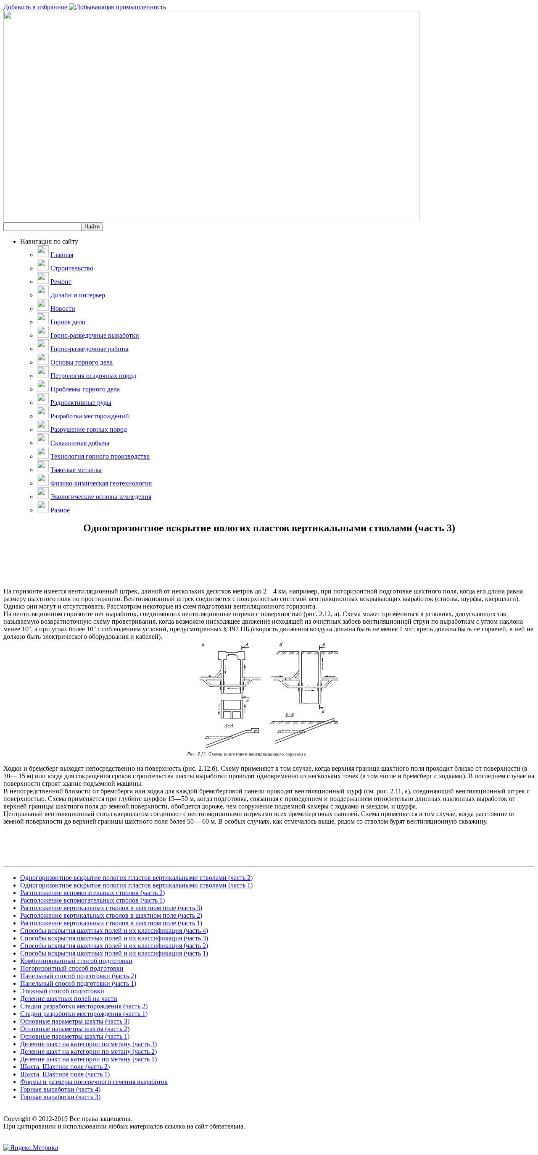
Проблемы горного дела (85, 389)
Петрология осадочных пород (93, 375)
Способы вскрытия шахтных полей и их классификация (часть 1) (114, 953)
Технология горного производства (100, 456)
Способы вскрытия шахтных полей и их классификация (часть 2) (114, 945)
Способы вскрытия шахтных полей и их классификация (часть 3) (114, 938)
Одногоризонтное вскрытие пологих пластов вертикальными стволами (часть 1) (136, 885)
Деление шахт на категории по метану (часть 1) (88, 1059)
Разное (60, 510)
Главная (61, 254)
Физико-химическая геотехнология (101, 483)
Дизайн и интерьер (77, 295)
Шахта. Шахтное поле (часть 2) (65, 1066)
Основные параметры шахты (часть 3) (74, 1021)
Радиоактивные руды (80, 402)
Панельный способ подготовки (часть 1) (78, 983)
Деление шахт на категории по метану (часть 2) (88, 1051)
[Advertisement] (269, 569)
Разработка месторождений (89, 416)
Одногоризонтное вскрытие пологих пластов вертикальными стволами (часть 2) (136, 877)
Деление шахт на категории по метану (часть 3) (88, 1043)
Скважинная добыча (79, 442)
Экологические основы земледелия (100, 496)
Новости (62, 308)
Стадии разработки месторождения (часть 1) (84, 1013)
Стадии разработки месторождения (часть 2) (84, 1006)
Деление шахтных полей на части (68, 998)
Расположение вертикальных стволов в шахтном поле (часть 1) (111, 923)
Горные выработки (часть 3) (60, 1096)
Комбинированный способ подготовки (76, 960)
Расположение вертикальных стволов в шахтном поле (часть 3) (111, 907)
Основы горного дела (81, 362)
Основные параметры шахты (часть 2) (74, 1028)
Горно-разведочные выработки (94, 335)
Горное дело (67, 322)
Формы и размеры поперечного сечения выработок (94, 1081)
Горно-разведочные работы (89, 348)
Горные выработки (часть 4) (60, 1089)
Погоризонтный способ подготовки (72, 968)
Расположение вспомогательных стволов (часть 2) (92, 892)
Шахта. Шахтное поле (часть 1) (65, 1074)
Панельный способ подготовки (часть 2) (78, 975)
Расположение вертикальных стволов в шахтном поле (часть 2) (111, 915)
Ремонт (60, 281)
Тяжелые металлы (76, 469)
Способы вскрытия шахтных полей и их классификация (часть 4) (114, 930)
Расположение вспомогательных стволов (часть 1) (92, 900)
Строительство (71, 268)
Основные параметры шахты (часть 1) (74, 1036)
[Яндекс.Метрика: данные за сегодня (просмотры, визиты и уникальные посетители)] (30, 1148)
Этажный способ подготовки (62, 991)
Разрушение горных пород (88, 429)
